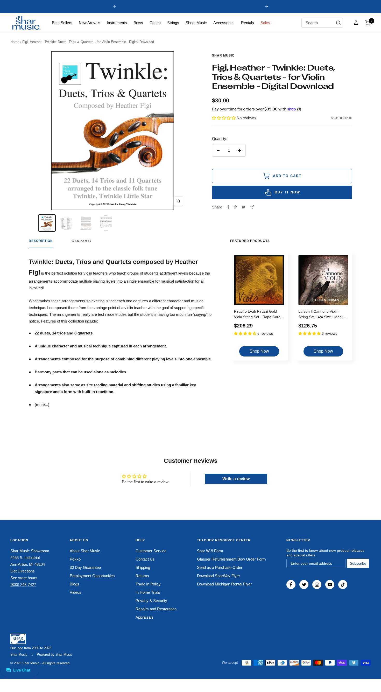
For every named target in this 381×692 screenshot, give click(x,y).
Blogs (74, 584)
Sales (265, 22)
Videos (75, 592)
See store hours (23, 578)
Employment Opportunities (92, 576)
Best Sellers (62, 22)
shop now (259, 351)
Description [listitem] (41, 241)
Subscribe (358, 563)
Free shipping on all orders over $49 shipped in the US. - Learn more (190, 6)
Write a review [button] (236, 479)
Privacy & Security (151, 600)
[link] (62, 22)
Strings (173, 22)
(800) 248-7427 (23, 584)
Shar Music (223, 55)
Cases (155, 22)
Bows (138, 22)
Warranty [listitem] (82, 241)
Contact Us (145, 559)
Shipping (143, 567)
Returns (142, 576)
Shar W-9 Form (210, 551)
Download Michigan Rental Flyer (224, 584)
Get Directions (22, 571)
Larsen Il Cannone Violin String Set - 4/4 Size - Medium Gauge (323, 314)
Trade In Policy (148, 584)
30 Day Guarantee (85, 567)
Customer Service (151, 551)
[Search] (338, 22)
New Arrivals (89, 22)
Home (14, 42)
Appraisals (144, 617)
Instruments (117, 22)
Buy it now (287, 192)
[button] (368, 22)
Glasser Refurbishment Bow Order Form (231, 559)
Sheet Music (196, 22)
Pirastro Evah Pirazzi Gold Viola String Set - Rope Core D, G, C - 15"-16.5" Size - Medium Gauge (257, 314)
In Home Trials (148, 592)
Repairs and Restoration (156, 609)
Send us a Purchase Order (219, 567)
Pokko (75, 559)
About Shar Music (85, 551)
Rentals (247, 22)
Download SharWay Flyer (218, 576)
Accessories (224, 22)
